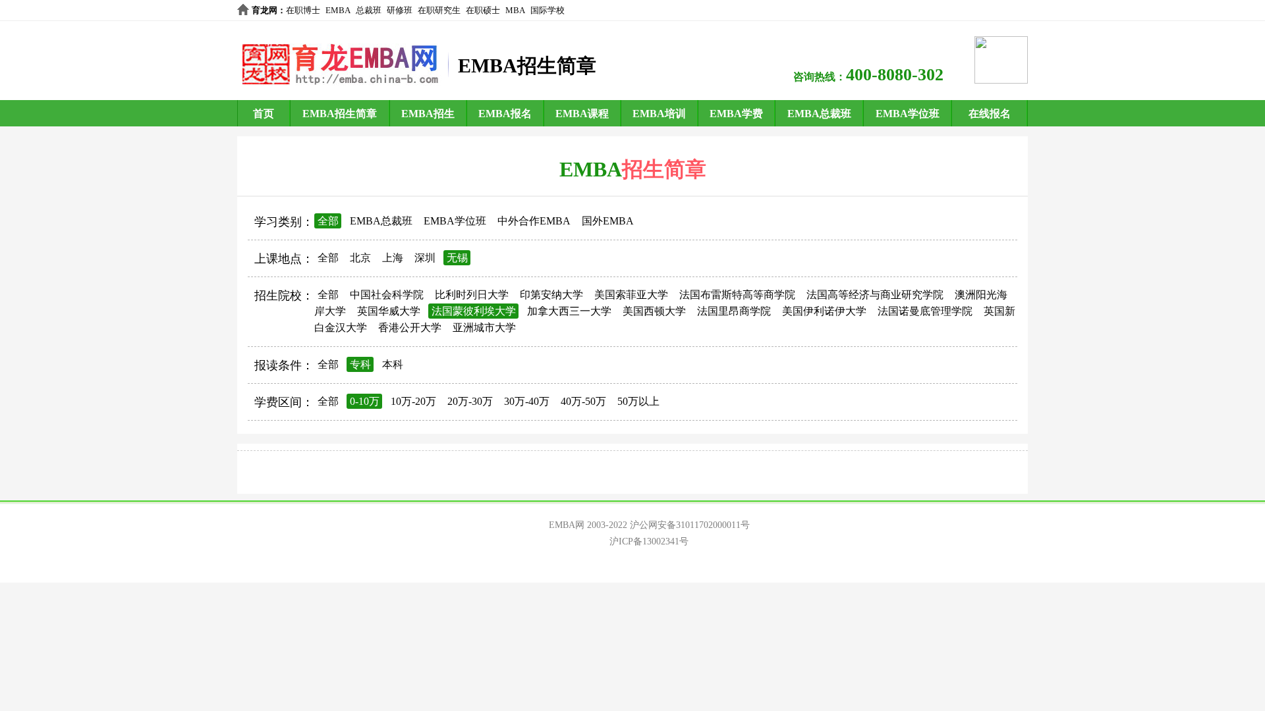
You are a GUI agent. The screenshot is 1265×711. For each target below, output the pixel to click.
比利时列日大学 (472, 294)
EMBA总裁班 (819, 113)
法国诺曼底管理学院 (925, 311)
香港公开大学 (409, 327)
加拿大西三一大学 (569, 311)
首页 (263, 113)
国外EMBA (608, 220)
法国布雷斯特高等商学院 (737, 294)
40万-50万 (583, 401)
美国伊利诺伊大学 (824, 311)
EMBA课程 (582, 113)
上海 (392, 257)
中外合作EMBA (534, 220)
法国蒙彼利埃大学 (474, 311)
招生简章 (664, 169)
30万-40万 (526, 401)
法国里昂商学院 (734, 311)
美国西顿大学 (654, 311)
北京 (360, 257)
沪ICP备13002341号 (649, 541)
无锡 (457, 257)
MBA (515, 10)
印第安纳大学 (551, 294)
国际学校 (547, 10)
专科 (360, 364)
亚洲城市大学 (484, 327)
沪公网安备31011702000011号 (690, 525)
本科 (392, 364)
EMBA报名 (505, 113)
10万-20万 (413, 401)
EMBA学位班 (908, 113)
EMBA (338, 10)
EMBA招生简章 (339, 113)
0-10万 (365, 401)
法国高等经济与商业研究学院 (874, 294)
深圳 (425, 257)
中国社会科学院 (387, 294)
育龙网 (264, 10)
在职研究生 (439, 10)
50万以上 (638, 401)
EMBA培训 (659, 113)
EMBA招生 (428, 113)
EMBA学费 (736, 113)
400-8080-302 (894, 74)
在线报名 (990, 113)
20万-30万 (470, 401)
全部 (328, 220)
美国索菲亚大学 (631, 294)
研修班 (399, 10)
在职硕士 (483, 10)
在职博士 (303, 10)
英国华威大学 (388, 311)
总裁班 (368, 10)
